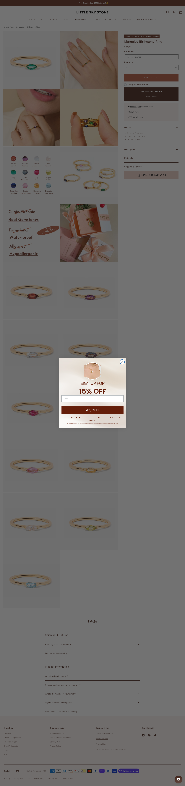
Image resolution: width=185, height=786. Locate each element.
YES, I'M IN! (92, 410)
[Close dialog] (122, 361)
